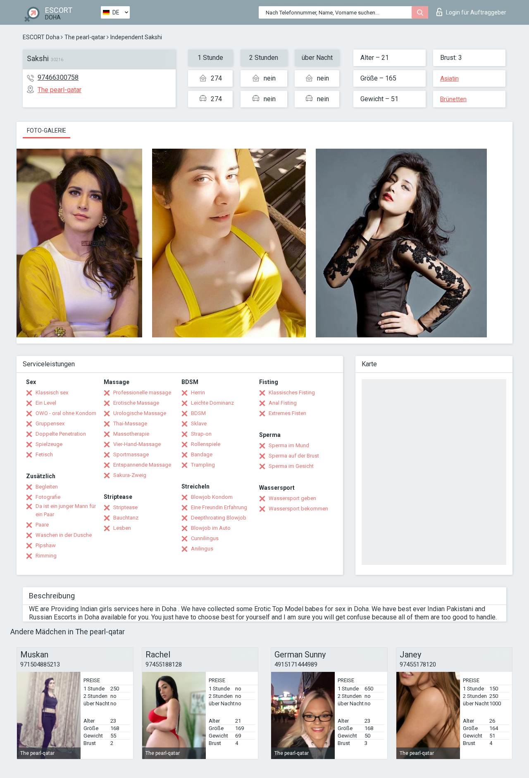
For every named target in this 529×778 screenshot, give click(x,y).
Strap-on (201, 434)
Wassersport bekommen (298, 508)
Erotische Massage (136, 403)
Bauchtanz (125, 518)
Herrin (198, 392)
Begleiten (47, 487)
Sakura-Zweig (129, 475)
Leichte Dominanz (212, 403)
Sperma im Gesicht (291, 466)
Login (476, 12)
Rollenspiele (205, 444)
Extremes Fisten (287, 413)
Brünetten (453, 99)
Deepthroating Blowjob (218, 518)
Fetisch (44, 454)
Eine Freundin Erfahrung (219, 507)
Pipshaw (46, 545)
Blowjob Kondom (212, 497)
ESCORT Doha (41, 37)
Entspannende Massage (142, 465)
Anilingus (202, 549)
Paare (42, 525)
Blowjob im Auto (211, 528)
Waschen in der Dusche (64, 535)
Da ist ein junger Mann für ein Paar (66, 510)
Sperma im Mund (289, 445)
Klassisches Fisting (292, 392)
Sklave (199, 423)
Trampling (203, 465)
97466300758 (58, 77)
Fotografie (48, 497)
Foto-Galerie (46, 130)
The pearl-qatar (84, 37)
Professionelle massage (142, 392)
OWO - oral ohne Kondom (66, 413)
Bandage (201, 454)
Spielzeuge (49, 444)
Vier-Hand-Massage (137, 444)
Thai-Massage (130, 423)
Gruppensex (50, 423)
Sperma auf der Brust (294, 456)
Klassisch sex (52, 392)
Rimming (46, 556)
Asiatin (449, 78)
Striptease (125, 507)
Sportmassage (131, 454)
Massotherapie (131, 434)
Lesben (122, 528)
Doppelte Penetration (61, 434)
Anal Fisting (283, 403)
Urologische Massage (139, 413)
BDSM (198, 413)
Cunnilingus (205, 538)
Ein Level (46, 403)
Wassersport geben (292, 498)
